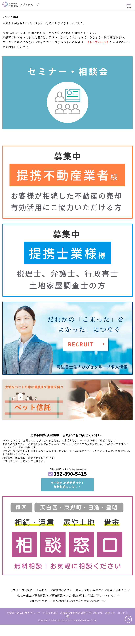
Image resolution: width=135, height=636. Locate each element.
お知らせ (98, 600)
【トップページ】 (98, 42)
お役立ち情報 (81, 600)
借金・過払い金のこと (89, 590)
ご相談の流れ (77, 595)
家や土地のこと (117, 590)
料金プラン (95, 595)
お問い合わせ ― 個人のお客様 (50, 600)
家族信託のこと (63, 590)
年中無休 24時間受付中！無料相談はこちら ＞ (67, 484)
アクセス (111, 595)
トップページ (16, 590)
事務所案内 (41, 595)
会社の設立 (24, 595)
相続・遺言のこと (38, 590)
